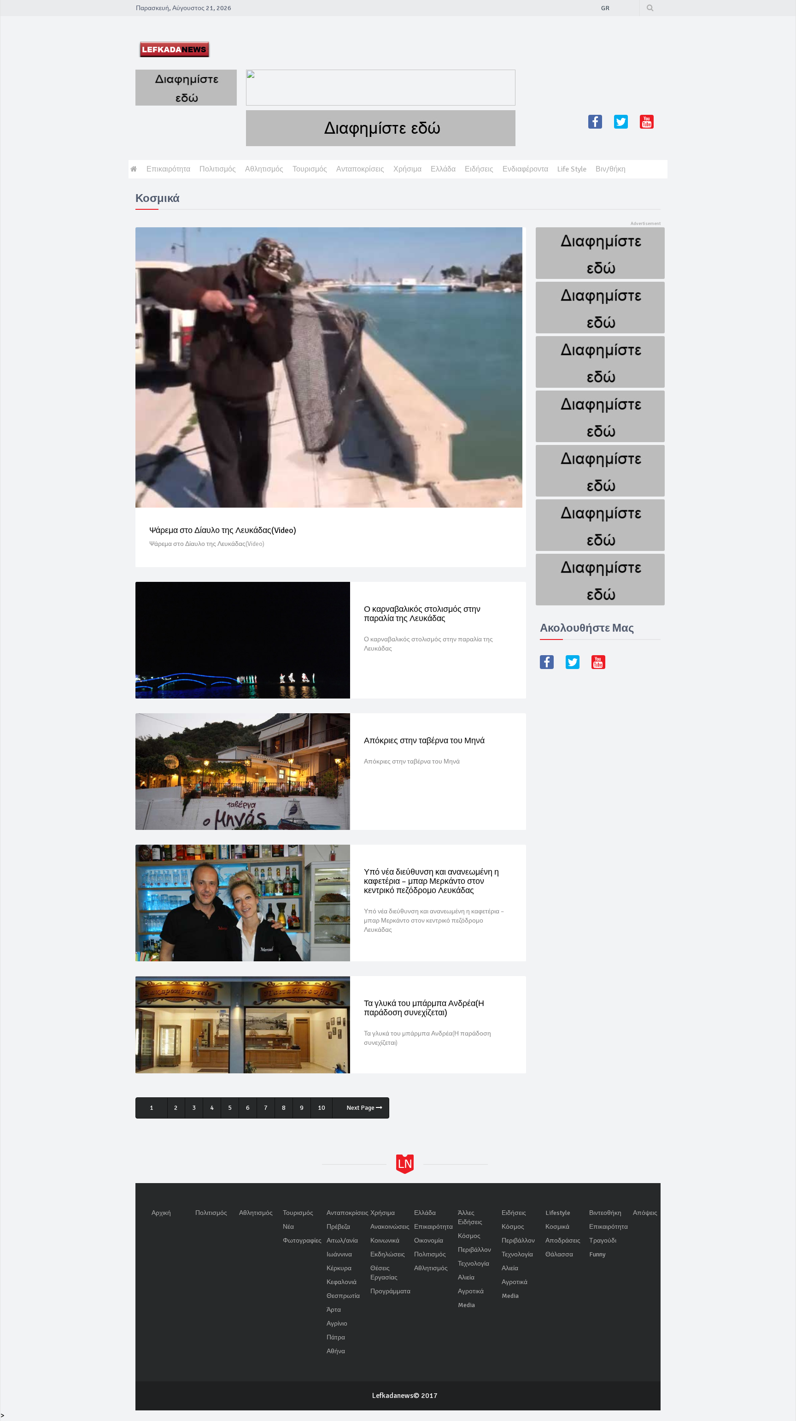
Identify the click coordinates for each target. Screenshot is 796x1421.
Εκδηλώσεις (387, 1254)
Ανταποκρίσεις (360, 169)
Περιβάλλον (474, 1250)
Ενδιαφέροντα (525, 169)
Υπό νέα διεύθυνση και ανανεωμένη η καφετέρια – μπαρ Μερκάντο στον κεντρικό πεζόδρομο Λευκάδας (431, 881)
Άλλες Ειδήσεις (470, 1217)
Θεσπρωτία (343, 1296)
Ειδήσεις (479, 169)
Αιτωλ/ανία (342, 1240)
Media (466, 1305)
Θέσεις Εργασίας (384, 1272)
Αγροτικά (471, 1291)
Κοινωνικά (384, 1240)
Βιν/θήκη (611, 169)
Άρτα (334, 1310)
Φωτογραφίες (302, 1240)
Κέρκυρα (339, 1268)
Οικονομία (428, 1240)
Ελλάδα (443, 169)
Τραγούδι (602, 1240)
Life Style (571, 169)
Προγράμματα (390, 1291)
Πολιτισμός (217, 169)
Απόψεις (645, 1213)
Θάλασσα (559, 1254)
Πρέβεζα (338, 1227)
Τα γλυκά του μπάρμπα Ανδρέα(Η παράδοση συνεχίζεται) (424, 1008)
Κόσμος (469, 1236)
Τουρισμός (310, 169)
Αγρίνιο (337, 1323)
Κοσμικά (557, 1227)
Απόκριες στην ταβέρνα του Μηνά (424, 740)
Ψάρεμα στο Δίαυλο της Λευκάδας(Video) (222, 530)
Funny (597, 1254)
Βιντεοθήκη (605, 1213)
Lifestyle (557, 1213)
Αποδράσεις (562, 1240)
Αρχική (161, 1213)
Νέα (288, 1227)
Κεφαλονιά (342, 1282)
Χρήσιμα (407, 169)
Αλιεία (466, 1277)
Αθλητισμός (264, 169)
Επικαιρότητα (168, 169)
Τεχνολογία (473, 1263)
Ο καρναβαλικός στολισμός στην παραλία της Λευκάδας (422, 613)
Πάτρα (336, 1337)
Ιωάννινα (339, 1254)
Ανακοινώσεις (390, 1227)
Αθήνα (336, 1351)
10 (321, 1108)
